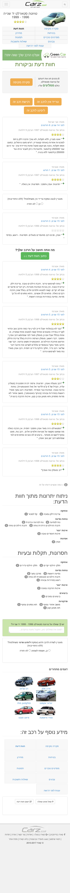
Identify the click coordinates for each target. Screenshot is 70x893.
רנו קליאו (24, 688)
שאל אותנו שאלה (44, 801)
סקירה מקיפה (51, 28)
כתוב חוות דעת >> (35, 256)
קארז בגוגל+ (39, 834)
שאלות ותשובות (19, 41)
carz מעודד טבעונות (39, 839)
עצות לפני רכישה (35, 45)
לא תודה (31, 203)
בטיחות (51, 33)
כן (40, 203)
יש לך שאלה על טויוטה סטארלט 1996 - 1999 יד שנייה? (37, 624)
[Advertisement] (35, 866)
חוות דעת (19, 28)
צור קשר (21, 834)
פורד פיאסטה (46, 717)
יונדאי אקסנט (46, 703)
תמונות (18, 37)
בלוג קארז (23, 839)
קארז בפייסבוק (56, 834)
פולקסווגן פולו (24, 703)
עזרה (14, 834)
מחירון (18, 33)
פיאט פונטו (24, 717)
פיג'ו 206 (46, 688)
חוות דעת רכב (35, 3)
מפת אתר (13, 839)
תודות (7, 834)
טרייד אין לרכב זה (48, 101)
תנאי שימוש (55, 839)
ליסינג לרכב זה (36, 110)
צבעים (51, 41)
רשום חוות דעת (23, 801)
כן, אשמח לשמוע (39, 650)
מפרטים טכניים (51, 37)
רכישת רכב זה (21, 101)
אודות (29, 834)
